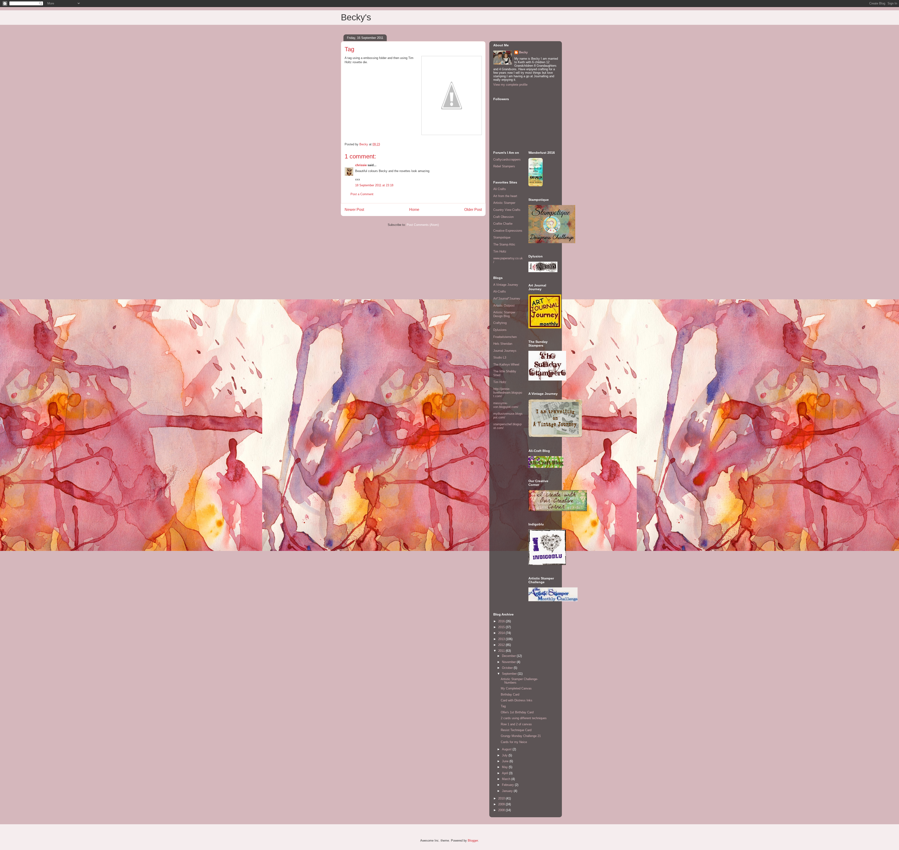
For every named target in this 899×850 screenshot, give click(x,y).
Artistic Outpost (504, 305)
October (508, 668)
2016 (502, 621)
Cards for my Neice (514, 742)
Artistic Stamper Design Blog (504, 314)
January (508, 791)
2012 (502, 645)
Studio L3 (499, 357)
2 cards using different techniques (524, 718)
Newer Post (354, 210)
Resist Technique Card (516, 730)
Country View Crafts (506, 210)
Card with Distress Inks (516, 700)
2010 (502, 798)
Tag (503, 706)
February (508, 785)
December (509, 656)
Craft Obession (503, 217)
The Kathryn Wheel (506, 364)
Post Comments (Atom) (423, 225)
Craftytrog (500, 323)
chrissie (361, 165)
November (509, 662)
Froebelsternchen (505, 337)
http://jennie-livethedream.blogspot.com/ (507, 392)
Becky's (356, 17)
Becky (523, 52)
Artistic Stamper (504, 203)
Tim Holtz (499, 251)
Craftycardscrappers (507, 159)
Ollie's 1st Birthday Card (517, 712)
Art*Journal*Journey (506, 298)
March (506, 779)
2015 (502, 627)
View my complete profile (510, 84)
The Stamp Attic (504, 244)
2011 (502, 650)
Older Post (473, 210)
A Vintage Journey (505, 284)
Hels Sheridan (502, 343)
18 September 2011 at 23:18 (374, 185)
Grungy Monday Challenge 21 (521, 736)
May (505, 767)
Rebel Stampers (504, 166)
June (505, 761)
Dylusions (500, 330)
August (507, 749)
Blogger (473, 840)
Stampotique (501, 237)
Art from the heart (505, 196)
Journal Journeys (504, 350)
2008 (502, 810)
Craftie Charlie (502, 223)
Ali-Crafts (499, 291)
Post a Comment (361, 194)
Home (414, 210)
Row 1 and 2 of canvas (516, 724)
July (505, 755)
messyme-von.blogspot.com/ (505, 405)
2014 (502, 633)
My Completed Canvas (516, 688)
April (505, 773)
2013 (502, 639)
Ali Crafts (499, 189)
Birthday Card (510, 694)
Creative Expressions (507, 230)
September (510, 673)
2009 (502, 804)
